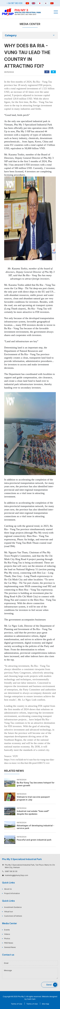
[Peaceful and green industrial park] (9, 839)
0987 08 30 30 (11, 871)
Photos (7, 938)
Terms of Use (16, 1004)
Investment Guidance (13, 907)
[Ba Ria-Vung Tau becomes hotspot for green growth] (9, 782)
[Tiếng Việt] (27, 3)
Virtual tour (8, 912)
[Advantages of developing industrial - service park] (9, 825)
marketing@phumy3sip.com (16, 875)
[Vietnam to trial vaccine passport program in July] (9, 796)
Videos (7, 934)
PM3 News (8, 943)
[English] (33, 3)
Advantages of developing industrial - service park (35, 827)
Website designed (49, 996)
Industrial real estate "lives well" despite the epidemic (33, 812)
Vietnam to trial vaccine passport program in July (33, 798)
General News (10, 947)
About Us (8, 889)
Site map (45, 1004)
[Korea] (45, 3)
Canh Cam (31, 999)
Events (7, 930)
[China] (52, 3)
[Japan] (39, 3)
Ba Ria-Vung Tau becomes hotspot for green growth (35, 784)
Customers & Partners (13, 916)
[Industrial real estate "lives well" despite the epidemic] (9, 810)
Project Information (12, 893)
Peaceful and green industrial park (34, 840)
